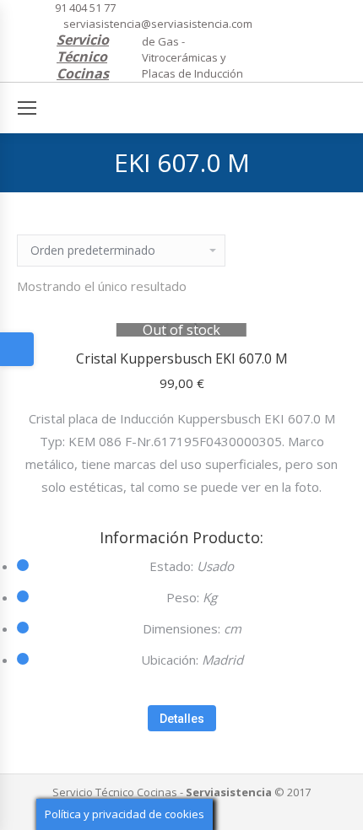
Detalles (182, 718)
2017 (299, 792)
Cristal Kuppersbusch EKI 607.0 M (182, 358)
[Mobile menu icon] (27, 108)
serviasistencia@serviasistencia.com (157, 23)
